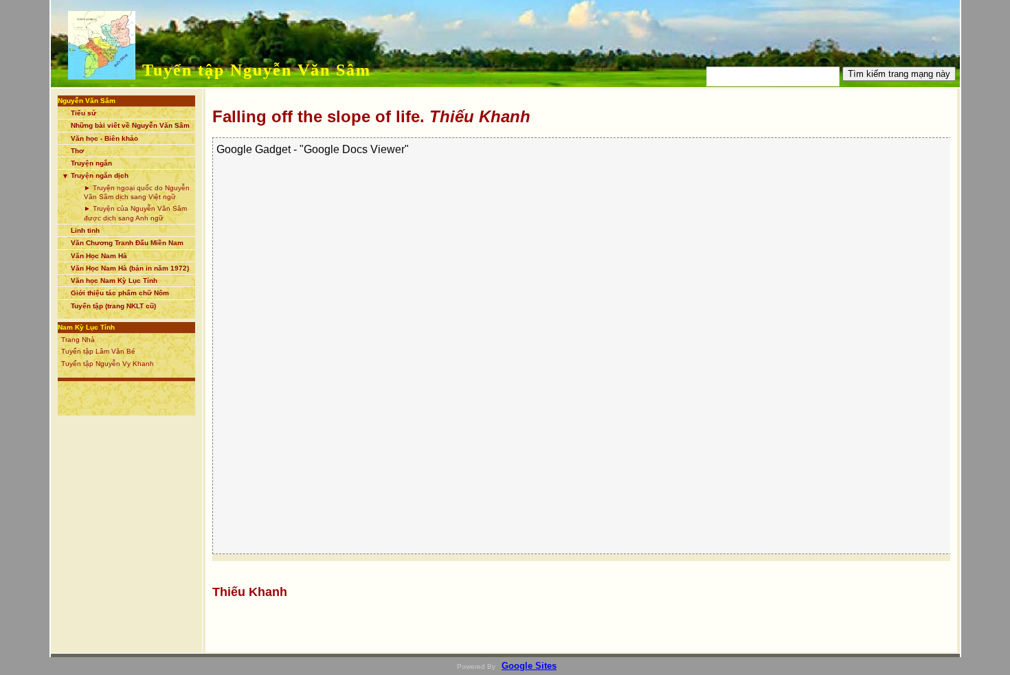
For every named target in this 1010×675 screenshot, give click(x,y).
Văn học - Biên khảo (104, 138)
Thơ (77, 151)
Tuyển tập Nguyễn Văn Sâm (256, 70)
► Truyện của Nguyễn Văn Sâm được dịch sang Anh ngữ (135, 213)
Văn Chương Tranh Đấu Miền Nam (127, 243)
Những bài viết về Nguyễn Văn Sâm (130, 125)
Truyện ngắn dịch (99, 175)
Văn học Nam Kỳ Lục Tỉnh (114, 280)
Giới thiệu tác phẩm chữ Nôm (120, 293)
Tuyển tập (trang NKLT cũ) (113, 306)
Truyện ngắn (91, 163)
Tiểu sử (83, 113)
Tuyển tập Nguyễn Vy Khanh (107, 363)
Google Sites (529, 666)
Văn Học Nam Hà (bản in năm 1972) (130, 268)
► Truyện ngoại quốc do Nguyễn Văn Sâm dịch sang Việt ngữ (137, 192)
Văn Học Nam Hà (99, 256)
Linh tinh (85, 230)
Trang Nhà (78, 339)
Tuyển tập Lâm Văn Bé (98, 351)
